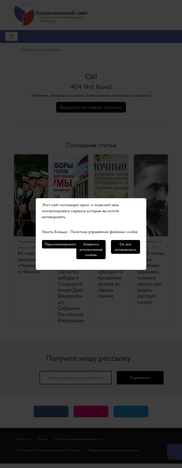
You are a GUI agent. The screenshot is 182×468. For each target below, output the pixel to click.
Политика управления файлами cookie (103, 231)
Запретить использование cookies (91, 249)
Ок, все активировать (125, 247)
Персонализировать (60, 244)
